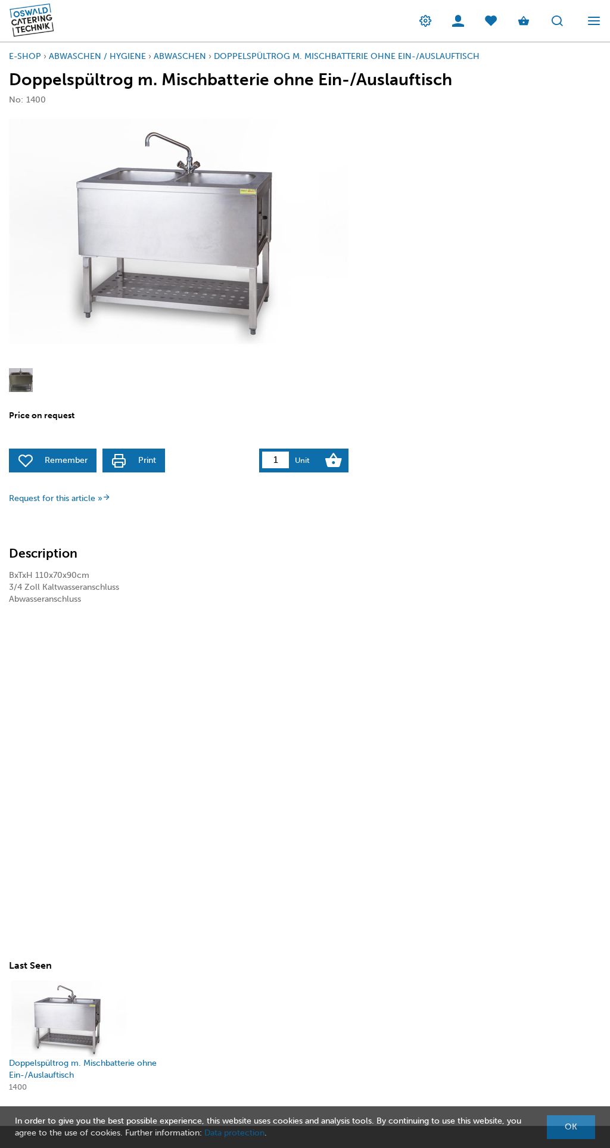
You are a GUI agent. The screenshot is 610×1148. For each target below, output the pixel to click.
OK (571, 1127)
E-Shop (25, 56)
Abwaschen (180, 56)
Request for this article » (55, 498)
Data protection (234, 1133)
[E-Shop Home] (28, 21)
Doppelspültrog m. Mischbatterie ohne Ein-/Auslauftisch (347, 56)
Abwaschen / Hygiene (97, 56)
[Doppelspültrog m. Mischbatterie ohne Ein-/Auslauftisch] (69, 1019)
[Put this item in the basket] (333, 460)
